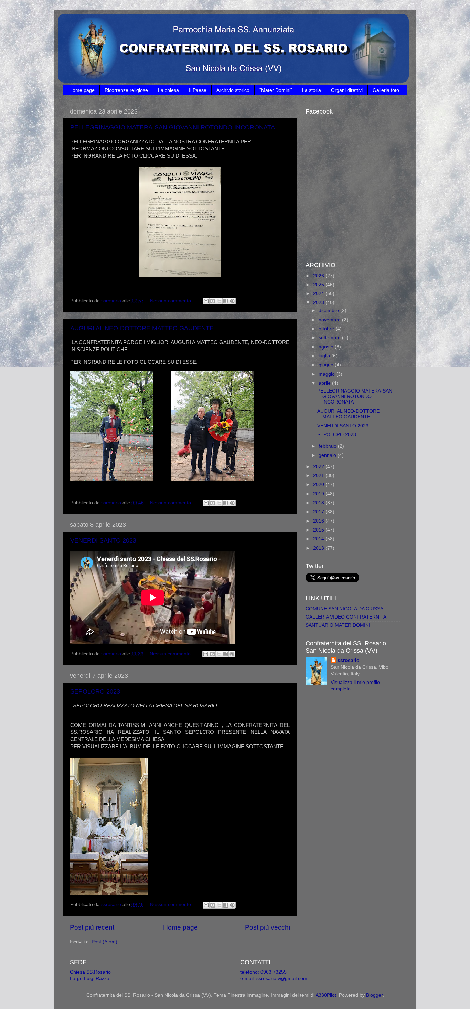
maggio (327, 374)
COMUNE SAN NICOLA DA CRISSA (344, 608)
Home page (82, 90)
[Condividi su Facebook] (225, 301)
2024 (319, 293)
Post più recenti (93, 927)
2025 (319, 284)
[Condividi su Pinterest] (232, 301)
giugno (327, 364)
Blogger (374, 995)
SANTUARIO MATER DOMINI (338, 625)
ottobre (327, 328)
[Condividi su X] (219, 301)
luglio (325, 355)
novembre (330, 319)
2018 (319, 502)
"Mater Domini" (275, 90)
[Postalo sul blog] (212, 301)
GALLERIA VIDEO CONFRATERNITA (346, 617)
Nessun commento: (172, 300)
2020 (319, 484)
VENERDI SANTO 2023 (103, 540)
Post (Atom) (104, 941)
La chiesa (168, 90)
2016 (319, 521)
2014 (319, 538)
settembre (330, 337)
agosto (327, 347)
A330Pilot (326, 995)
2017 (319, 511)
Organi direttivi (347, 90)
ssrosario (349, 660)
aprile (325, 383)
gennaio (328, 455)
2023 (319, 302)
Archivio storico (232, 90)
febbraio (328, 446)
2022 (319, 466)
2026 (319, 275)
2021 (319, 475)
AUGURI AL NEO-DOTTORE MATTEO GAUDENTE (142, 328)
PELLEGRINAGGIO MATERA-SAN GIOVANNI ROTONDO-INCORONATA (172, 127)
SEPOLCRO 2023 (95, 691)
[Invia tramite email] (206, 301)
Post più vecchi (267, 927)
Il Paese (197, 90)
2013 (319, 548)
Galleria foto (386, 90)
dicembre (329, 310)
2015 (319, 530)
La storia (311, 90)
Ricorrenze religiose (126, 90)
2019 (319, 493)
